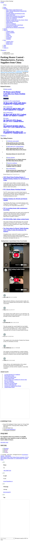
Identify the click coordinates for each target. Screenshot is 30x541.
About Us (5, 30)
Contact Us (5, 47)
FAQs (4, 46)
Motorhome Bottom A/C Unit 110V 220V (15, 153)
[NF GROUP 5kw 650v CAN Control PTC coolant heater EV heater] (6, 129)
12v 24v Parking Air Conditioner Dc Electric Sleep (15, 379)
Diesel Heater (11, 72)
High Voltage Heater (5, 457)
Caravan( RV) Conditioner (12, 26)
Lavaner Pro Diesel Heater (10, 377)
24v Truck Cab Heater (9, 382)
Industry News (9, 42)
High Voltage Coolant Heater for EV (14, 9)
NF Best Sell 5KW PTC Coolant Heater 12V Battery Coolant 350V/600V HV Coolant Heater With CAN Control (16, 171)
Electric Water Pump (10, 14)
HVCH (26, 457)
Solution (5, 28)
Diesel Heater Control (9, 375)
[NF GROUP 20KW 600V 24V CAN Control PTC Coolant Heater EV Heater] (7, 106)
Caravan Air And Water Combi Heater (14, 25)
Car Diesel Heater (18, 72)
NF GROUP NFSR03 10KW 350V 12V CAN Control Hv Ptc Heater (14, 127)
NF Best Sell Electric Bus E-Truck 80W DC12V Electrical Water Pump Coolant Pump (15, 144)
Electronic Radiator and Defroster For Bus (15, 13)
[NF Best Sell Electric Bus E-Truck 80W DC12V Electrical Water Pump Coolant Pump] (12, 141)
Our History (8, 37)
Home (4, 7)
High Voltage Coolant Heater (7, 458)
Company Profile (10, 31)
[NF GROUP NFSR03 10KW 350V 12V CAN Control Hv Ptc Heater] (5, 124)
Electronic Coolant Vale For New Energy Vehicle (17, 19)
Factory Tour (9, 36)
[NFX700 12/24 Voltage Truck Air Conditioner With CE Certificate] (11, 163)
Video (4, 45)
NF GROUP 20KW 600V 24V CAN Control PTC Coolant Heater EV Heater (13, 110)
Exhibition (8, 39)
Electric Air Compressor (11, 18)
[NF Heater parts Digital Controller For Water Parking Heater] (7, 89)
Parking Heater (9, 22)
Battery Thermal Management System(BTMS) (16, 11)
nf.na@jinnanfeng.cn (8, 481)
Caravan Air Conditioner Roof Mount (12, 386)
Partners (8, 33)
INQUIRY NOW (4, 442)
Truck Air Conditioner (11, 23)
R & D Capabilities (10, 32)
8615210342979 (7, 492)
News (4, 40)
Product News (9, 44)
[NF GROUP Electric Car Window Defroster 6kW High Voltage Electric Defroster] (10, 157)
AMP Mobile (8, 455)
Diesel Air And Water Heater (10, 383)
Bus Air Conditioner (8, 380)
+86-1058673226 (7, 470)
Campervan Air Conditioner (22, 71)
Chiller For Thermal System (12, 21)
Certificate (8, 35)
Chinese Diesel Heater (9, 378)
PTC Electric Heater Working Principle (14, 189)
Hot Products (25, 454)
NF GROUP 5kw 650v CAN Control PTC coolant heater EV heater (14, 133)
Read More (5, 98)
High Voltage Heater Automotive (17, 457)
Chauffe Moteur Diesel (9, 387)
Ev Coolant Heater (18, 458)
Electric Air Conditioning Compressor (14, 17)
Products (5, 8)
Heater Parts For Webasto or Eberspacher (15, 27)
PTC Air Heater (9, 12)
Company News (9, 41)
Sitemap (2, 455)
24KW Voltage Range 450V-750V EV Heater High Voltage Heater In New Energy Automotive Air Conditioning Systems (16, 150)
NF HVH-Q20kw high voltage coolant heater (16, 219)
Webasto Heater (4, 72)
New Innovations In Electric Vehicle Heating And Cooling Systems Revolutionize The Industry (15, 230)
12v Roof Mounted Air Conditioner (12, 374)
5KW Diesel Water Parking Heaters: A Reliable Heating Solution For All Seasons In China (16, 178)
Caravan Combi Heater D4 (10, 384)
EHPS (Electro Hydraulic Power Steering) (15, 16)
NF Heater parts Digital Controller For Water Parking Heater (14, 93)
